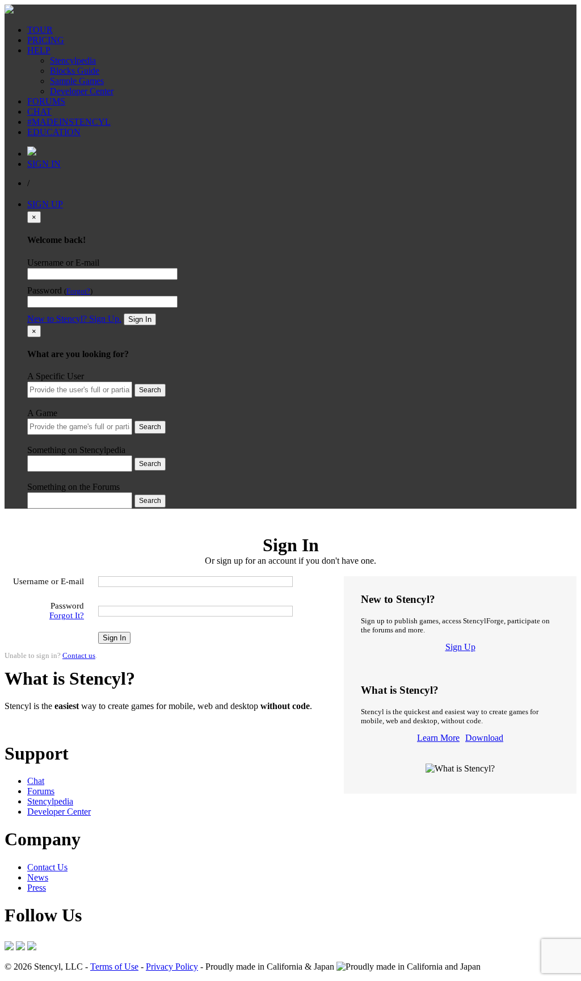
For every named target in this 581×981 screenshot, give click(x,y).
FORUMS (46, 101)
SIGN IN (44, 164)
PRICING (45, 40)
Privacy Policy (172, 966)
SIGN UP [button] (45, 204)
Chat (35, 781)
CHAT (39, 111)
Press (36, 887)
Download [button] (68, 725)
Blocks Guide (74, 71)
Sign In (139, 319)
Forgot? (78, 291)
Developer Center (81, 91)
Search (150, 390)
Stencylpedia (73, 60)
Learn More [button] (26, 725)
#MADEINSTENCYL (69, 122)
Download (484, 738)
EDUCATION (54, 132)
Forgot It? (66, 615)
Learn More (438, 738)
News (37, 877)
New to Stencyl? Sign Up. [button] (74, 319)
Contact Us (47, 867)
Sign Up (460, 647)
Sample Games (77, 81)
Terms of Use (114, 966)
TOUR (40, 30)
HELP (38, 50)
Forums (40, 791)
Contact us (78, 655)
